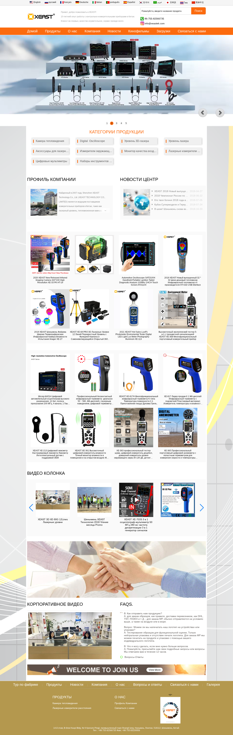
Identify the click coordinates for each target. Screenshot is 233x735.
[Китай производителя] (94, 273)
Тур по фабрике (25, 684)
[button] (219, 112)
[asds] (116, 674)
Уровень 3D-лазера (136, 141)
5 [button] (126, 123)
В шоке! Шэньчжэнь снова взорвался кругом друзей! (171, 209)
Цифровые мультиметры (51, 161)
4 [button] (121, 123)
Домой (32, 31)
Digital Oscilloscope (92, 141)
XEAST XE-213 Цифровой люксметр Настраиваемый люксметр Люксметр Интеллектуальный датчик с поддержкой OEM (50, 454)
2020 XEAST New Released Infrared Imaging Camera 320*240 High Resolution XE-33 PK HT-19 (50, 280)
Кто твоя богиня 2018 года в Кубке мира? (171, 200)
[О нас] (44, 215)
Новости (114, 31)
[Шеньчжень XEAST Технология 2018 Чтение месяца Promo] (94, 500)
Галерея (213, 684)
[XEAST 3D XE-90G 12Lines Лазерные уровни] (53, 500)
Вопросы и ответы (147, 684)
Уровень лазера (179, 141)
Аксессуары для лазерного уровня (52, 151)
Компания (92, 31)
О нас (72, 31)
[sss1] (116, 597)
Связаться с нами (192, 31)
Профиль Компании (126, 703)
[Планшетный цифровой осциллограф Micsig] (116, 113)
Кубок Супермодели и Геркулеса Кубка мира (171, 204)
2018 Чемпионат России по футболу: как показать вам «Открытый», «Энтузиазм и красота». (171, 195)
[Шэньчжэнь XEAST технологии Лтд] (41, 23)
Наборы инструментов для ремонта (96, 161)
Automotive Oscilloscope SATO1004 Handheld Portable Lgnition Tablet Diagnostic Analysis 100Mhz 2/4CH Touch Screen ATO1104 (138, 281)
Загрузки (163, 31)
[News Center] (136, 215)
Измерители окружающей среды (96, 151)
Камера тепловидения (50, 141)
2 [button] (111, 123)
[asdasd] (170, 710)
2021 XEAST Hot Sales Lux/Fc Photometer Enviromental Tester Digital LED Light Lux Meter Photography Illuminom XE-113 (133, 335)
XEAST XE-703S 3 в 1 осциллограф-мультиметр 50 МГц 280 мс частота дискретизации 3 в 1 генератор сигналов (136, 525)
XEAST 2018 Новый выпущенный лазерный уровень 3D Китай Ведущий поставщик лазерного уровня (171, 191)
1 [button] (107, 123)
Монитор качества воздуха (140, 151)
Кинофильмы (138, 31)
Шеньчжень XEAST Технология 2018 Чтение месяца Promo (94, 522)
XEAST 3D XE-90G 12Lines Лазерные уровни (53, 520)
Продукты (52, 31)
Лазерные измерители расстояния (185, 151)
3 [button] (116, 123)
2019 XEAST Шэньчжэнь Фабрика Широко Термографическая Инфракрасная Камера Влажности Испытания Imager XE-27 (50, 335)
